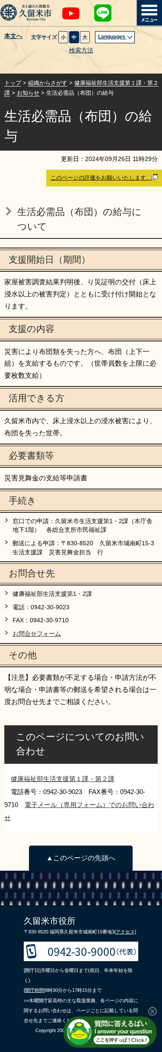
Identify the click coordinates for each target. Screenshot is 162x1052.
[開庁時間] (34, 990)
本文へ (13, 36)
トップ (12, 83)
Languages (112, 37)
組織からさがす (47, 83)
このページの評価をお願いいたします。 (101, 177)
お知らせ (28, 93)
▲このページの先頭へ (80, 858)
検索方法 (81, 50)
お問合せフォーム (37, 634)
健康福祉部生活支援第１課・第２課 (62, 778)
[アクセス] (125, 931)
